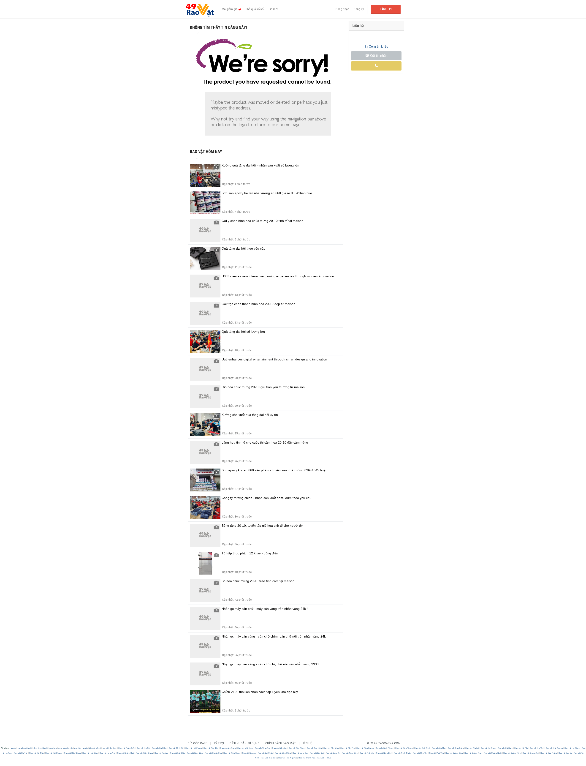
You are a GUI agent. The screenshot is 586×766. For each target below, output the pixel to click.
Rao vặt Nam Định (349, 753)
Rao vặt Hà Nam (505, 748)
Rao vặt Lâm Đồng (195, 753)
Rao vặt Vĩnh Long (245, 748)
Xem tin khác (378, 46)
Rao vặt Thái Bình (268, 758)
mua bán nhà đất (65, 748)
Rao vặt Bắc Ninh (331, 748)
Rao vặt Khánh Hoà (126, 753)
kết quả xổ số (95, 748)
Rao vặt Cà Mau (439, 748)
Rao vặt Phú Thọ (420, 753)
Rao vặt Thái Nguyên (287, 758)
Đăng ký (359, 9)
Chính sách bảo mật (280, 743)
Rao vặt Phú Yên (436, 753)
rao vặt (13, 748)
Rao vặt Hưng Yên (107, 753)
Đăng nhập (342, 9)
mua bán (53, 748)
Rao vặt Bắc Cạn (280, 748)
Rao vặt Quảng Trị (531, 753)
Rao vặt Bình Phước (384, 748)
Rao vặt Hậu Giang (72, 753)
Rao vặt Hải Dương (554, 748)
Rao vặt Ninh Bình (384, 753)
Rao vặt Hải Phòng (194, 748)
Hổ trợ (218, 743)
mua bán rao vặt (81, 748)
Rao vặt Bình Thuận (404, 748)
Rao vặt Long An (333, 753)
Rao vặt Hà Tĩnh (537, 748)
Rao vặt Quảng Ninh (512, 753)
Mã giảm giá (230, 9)
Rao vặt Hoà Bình (90, 753)
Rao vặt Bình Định (422, 748)
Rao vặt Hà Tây (521, 748)
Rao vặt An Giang (228, 748)
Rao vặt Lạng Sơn (300, 753)
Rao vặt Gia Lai (472, 748)
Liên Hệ (307, 743)
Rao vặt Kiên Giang (144, 753)
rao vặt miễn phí (25, 748)
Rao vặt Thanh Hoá (307, 758)
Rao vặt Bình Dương (365, 748)
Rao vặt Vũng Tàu (262, 748)
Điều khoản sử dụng (245, 743)
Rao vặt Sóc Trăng (549, 753)
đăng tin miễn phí (40, 748)
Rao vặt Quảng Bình (454, 753)
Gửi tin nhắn (378, 55)
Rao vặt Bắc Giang (297, 748)
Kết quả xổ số (255, 9)
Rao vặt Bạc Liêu (314, 748)
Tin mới (273, 9)
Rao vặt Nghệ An (367, 753)
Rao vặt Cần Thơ (211, 748)
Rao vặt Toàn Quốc (127, 748)
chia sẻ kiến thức (109, 748)
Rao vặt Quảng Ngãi (492, 753)
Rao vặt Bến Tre (347, 748)
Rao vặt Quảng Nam (473, 753)
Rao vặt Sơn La (565, 753)
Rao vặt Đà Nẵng (159, 748)
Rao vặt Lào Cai (317, 753)
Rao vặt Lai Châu (178, 753)
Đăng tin (386, 9)
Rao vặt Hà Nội (143, 748)
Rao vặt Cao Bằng (455, 748)
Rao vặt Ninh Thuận (402, 753)
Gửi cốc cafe (197, 743)
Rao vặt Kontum (161, 753)
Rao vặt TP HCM (176, 748)
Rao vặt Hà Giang (488, 748)
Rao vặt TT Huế (323, 758)
